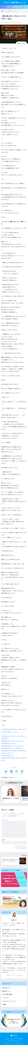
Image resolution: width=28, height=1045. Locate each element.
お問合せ (20, 1038)
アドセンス (5, 997)
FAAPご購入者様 (7, 994)
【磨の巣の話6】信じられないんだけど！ (12, 745)
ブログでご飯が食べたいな (14, 2)
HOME (15, 1036)
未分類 (4, 1004)
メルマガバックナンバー (9, 1001)
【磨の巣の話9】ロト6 (7, 755)
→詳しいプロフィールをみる (14, 975)
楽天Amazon (6, 987)
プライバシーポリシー (14, 1041)
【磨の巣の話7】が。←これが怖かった (12, 748)
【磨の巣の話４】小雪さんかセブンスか (12, 741)
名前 (4, 839)
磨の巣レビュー (13, 777)
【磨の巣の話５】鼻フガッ (8, 743)
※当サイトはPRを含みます (14, 7)
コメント (5, 820)
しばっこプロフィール (11, 1038)
